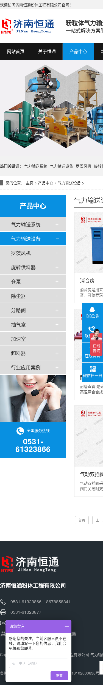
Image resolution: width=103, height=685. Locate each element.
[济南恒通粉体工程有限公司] (27, 26)
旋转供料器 (23, 267)
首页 (82, 520)
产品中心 (45, 182)
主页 (30, 182)
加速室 (18, 338)
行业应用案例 (26, 367)
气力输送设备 (61, 166)
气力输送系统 (35, 166)
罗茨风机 (83, 166)
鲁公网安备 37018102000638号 (71, 673)
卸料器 (18, 353)
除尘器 (18, 295)
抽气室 (18, 324)
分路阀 (18, 310)
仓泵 (16, 281)
